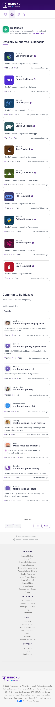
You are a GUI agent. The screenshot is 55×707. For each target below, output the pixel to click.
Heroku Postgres (27, 565)
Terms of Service (27, 695)
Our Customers (27, 631)
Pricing (27, 592)
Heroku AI (27, 559)
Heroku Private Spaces (27, 577)
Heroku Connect (27, 580)
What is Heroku (28, 624)
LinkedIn (32, 666)
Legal (18, 695)
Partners (27, 637)
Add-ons (6, 14)
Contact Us (27, 654)
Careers (28, 633)
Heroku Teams (27, 586)
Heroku (12, 5)
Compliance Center (27, 604)
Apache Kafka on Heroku (27, 571)
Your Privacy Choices (31, 701)
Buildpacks (12, 14)
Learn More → (38, 33)
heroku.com (9, 695)
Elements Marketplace (27, 589)
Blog (27, 610)
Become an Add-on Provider (27, 540)
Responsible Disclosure (13, 698)
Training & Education (27, 607)
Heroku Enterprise (27, 574)
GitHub (29, 666)
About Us (27, 622)
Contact (32, 698)
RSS (21, 666)
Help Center (27, 648)
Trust (25, 698)
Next (37, 526)
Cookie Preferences (43, 698)
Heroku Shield (27, 583)
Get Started (27, 613)
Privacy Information (42, 695)
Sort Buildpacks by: (10, 306)
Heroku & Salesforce (27, 628)
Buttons (24, 14)
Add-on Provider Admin (27, 537)
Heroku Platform (27, 556)
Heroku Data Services (27, 562)
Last (46, 526)
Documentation (27, 601)
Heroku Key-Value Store (27, 568)
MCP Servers (18, 14)
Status (27, 651)
